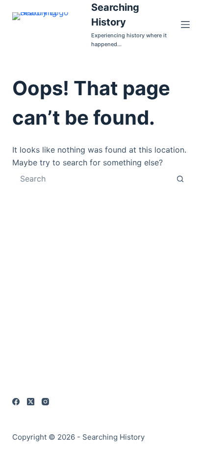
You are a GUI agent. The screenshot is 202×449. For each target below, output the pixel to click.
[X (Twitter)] (30, 401)
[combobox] (92, 178)
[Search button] (180, 178)
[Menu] (185, 24)
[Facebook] (16, 401)
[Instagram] (45, 401)
